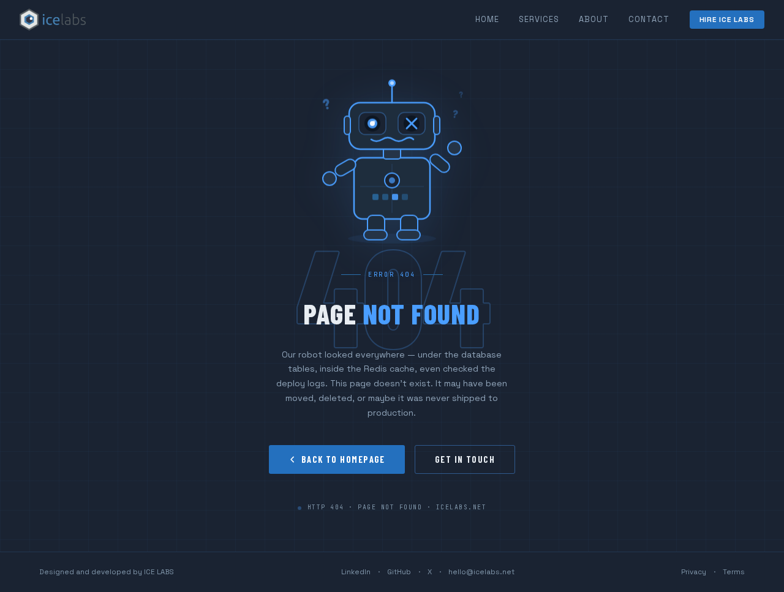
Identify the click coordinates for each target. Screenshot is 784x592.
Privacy (693, 572)
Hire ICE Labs (727, 19)
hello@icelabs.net (481, 572)
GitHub (399, 572)
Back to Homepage (343, 459)
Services (539, 19)
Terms (734, 572)
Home (487, 19)
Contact (648, 19)
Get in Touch (465, 459)
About (594, 19)
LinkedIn (356, 572)
